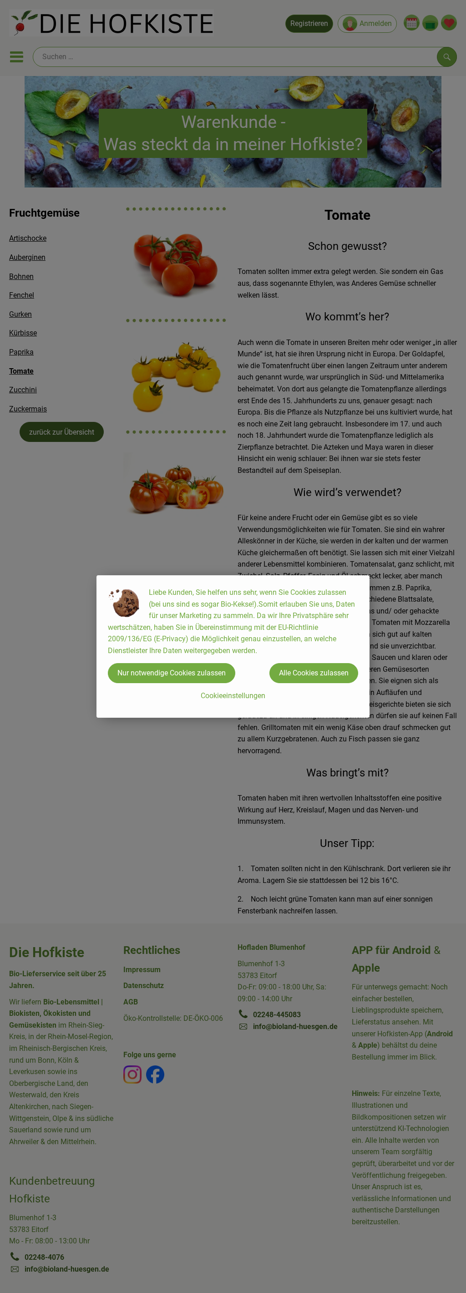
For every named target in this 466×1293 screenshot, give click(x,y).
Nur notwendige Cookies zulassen (171, 673)
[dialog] (233, 646)
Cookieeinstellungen (233, 695)
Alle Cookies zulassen (314, 673)
